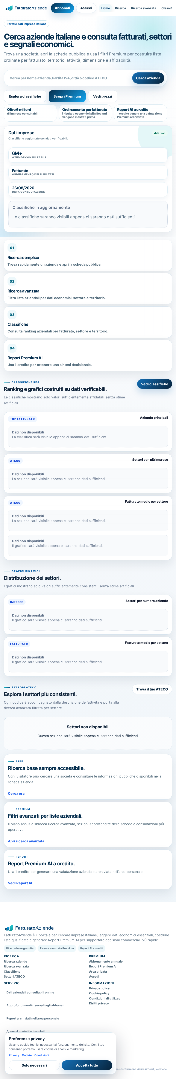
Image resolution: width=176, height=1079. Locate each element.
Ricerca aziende (15, 961)
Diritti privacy (99, 1003)
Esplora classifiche (25, 96)
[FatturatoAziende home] (26, 8)
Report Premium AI (103, 966)
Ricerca (120, 8)
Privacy (14, 1055)
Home (105, 8)
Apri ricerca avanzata (26, 841)
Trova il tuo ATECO (152, 689)
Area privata (98, 971)
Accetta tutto (87, 1065)
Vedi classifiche (154, 384)
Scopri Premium (67, 96)
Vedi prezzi (102, 96)
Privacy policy (99, 988)
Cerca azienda (148, 78)
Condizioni (41, 1055)
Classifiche (12, 971)
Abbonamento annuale (106, 961)
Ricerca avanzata (143, 8)
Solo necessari (34, 1065)
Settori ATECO (14, 976)
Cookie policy (99, 993)
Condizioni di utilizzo (104, 998)
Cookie (27, 1055)
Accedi (86, 8)
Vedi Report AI (20, 883)
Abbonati (62, 8)
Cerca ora (16, 793)
